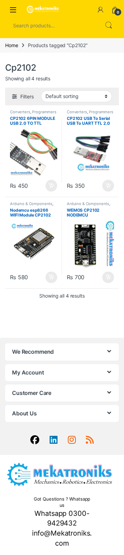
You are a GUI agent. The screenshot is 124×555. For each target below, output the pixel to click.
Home (11, 45)
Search (108, 25)
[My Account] (100, 10)
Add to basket (49, 186)
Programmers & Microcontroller (33, 113)
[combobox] (52, 25)
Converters (20, 111)
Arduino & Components (31, 203)
